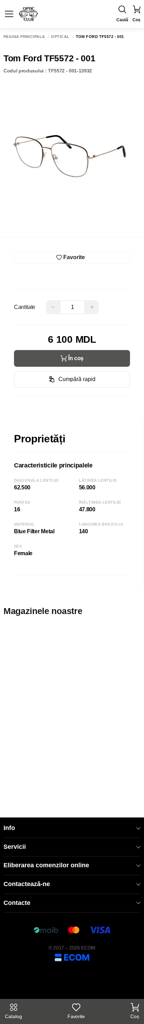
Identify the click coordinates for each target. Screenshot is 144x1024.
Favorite (76, 1016)
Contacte (16, 902)
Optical (60, 37)
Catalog (13, 1016)
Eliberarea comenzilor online (46, 865)
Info (9, 827)
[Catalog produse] (9, 14)
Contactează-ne (26, 884)
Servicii (14, 846)
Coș (134, 1016)
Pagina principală (24, 37)
